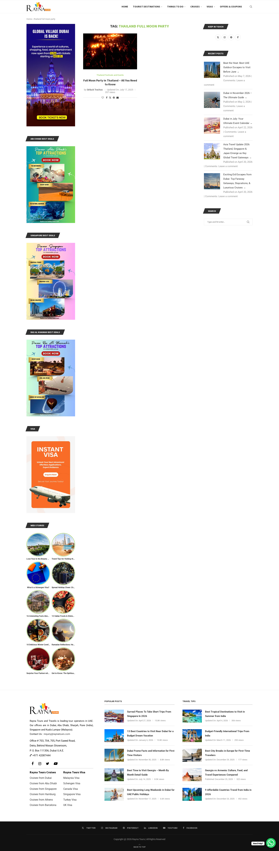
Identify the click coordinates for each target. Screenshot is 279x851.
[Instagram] (39, 763)
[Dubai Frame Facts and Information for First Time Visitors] (114, 755)
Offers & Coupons (231, 6)
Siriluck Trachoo (95, 89)
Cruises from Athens (41, 799)
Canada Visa (70, 788)
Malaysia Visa (71, 777)
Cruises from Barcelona (43, 805)
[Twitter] (47, 763)
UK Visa (67, 805)
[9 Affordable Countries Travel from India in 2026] (192, 794)
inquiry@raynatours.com (57, 734)
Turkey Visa (70, 799)
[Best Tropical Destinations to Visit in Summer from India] (192, 716)
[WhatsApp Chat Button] (271, 843)
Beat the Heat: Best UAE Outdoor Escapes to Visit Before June (236, 67)
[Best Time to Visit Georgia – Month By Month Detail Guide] (114, 774)
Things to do (175, 6)
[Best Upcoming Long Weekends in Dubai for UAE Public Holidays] (114, 794)
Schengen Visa (71, 783)
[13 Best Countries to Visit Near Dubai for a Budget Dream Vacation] (114, 735)
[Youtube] (55, 763)
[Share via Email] (117, 97)
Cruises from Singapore (43, 788)
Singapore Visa (72, 794)
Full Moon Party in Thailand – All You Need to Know (110, 82)
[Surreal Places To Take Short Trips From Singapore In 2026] (114, 716)
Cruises (195, 6)
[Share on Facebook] (106, 97)
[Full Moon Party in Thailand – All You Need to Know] (110, 51)
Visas (210, 6)
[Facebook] (33, 763)
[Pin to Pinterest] (114, 97)
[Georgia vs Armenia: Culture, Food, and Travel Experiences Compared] (192, 774)
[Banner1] (50, 75)
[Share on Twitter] (110, 97)
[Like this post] (103, 97)
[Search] (251, 6)
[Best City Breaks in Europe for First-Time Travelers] (192, 755)
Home (125, 6)
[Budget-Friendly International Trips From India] (192, 735)
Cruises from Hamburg (43, 794)
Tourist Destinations (146, 6)
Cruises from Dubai (41, 777)
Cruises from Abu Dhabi (43, 783)
